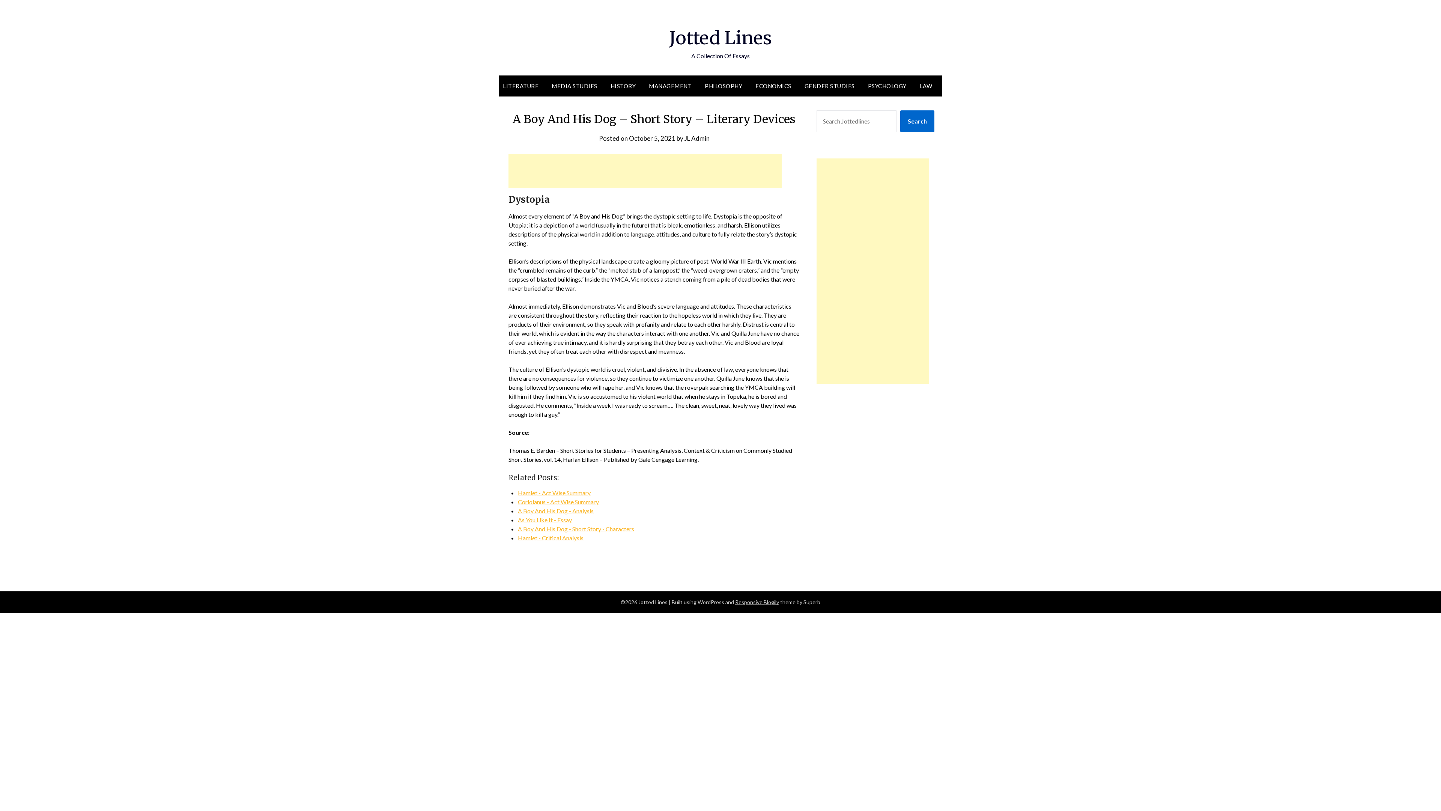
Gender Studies (830, 86)
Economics (773, 86)
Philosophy (723, 86)
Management (670, 86)
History (623, 86)
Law (926, 86)
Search (917, 121)
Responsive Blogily (757, 602)
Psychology (887, 86)
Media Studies (574, 86)
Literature (520, 86)
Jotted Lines (720, 38)
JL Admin (697, 138)
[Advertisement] (645, 171)
